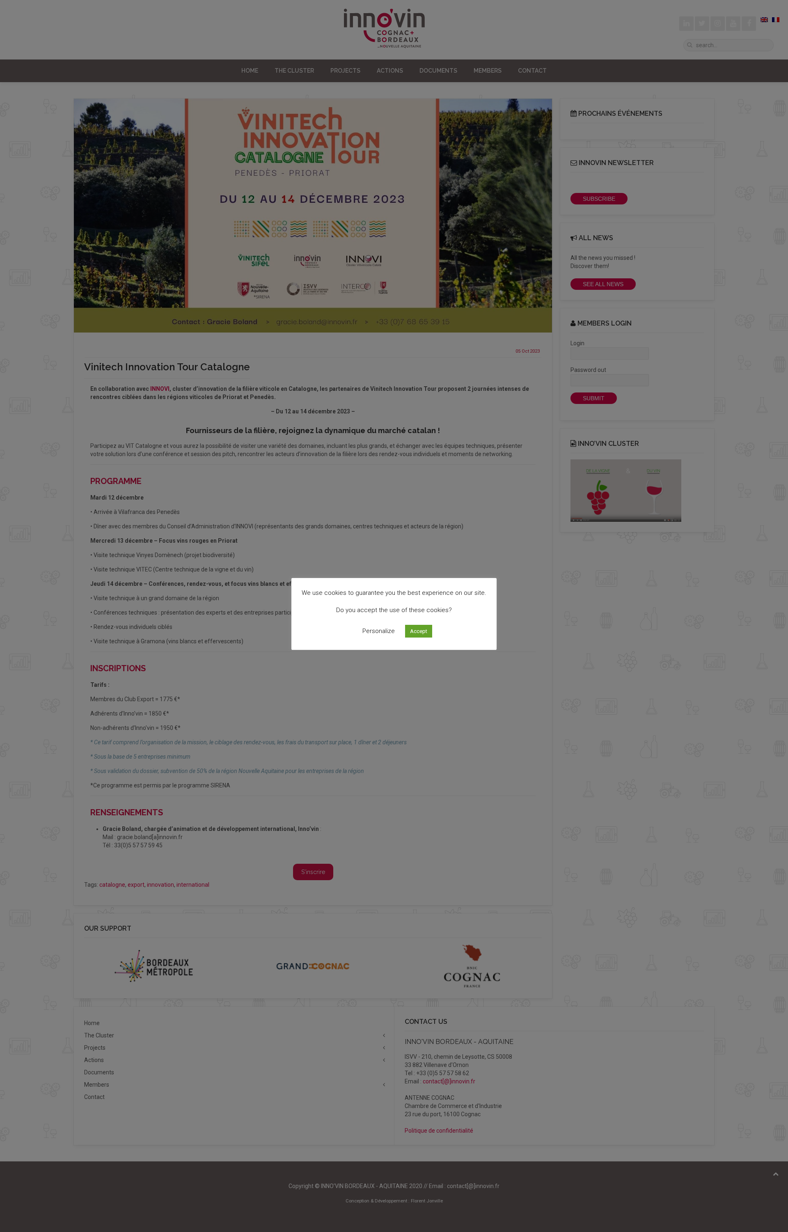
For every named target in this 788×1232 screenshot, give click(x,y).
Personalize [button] (378, 631)
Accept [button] (418, 631)
